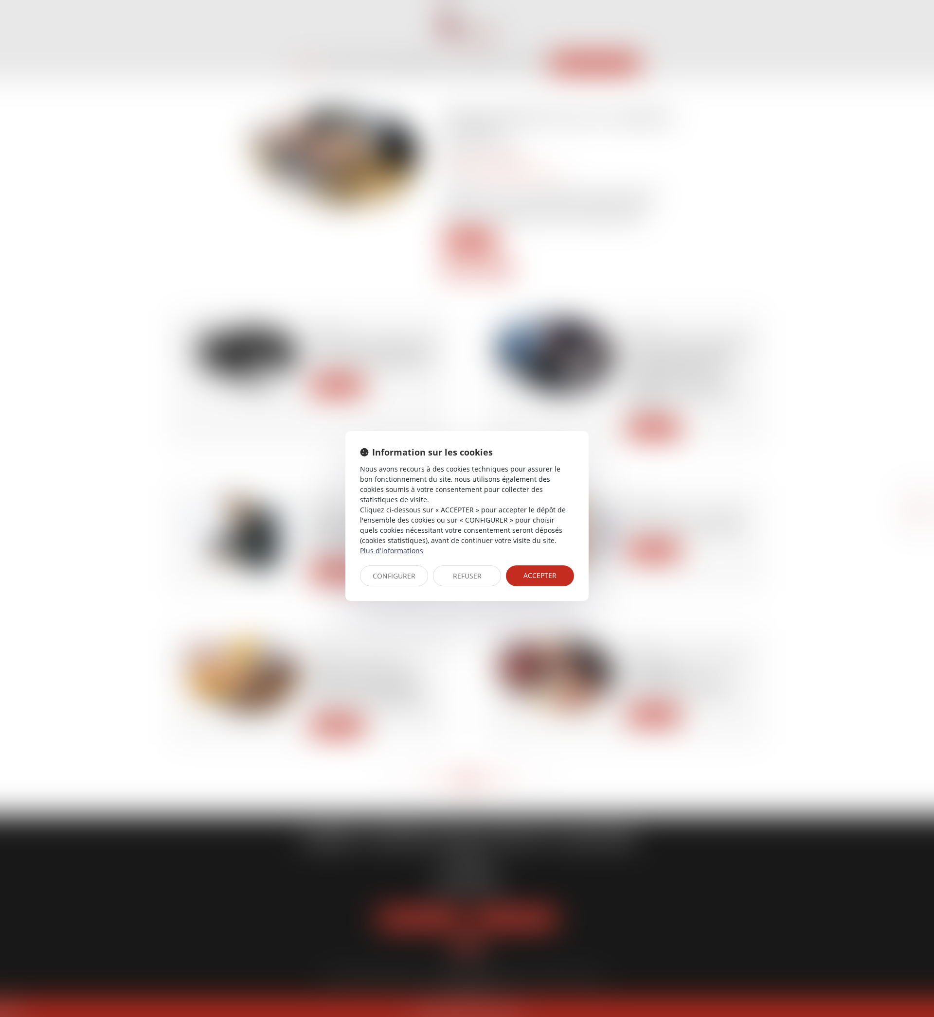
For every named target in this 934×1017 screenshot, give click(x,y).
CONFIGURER (394, 575)
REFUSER (467, 575)
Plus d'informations (391, 550)
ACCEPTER (540, 575)
